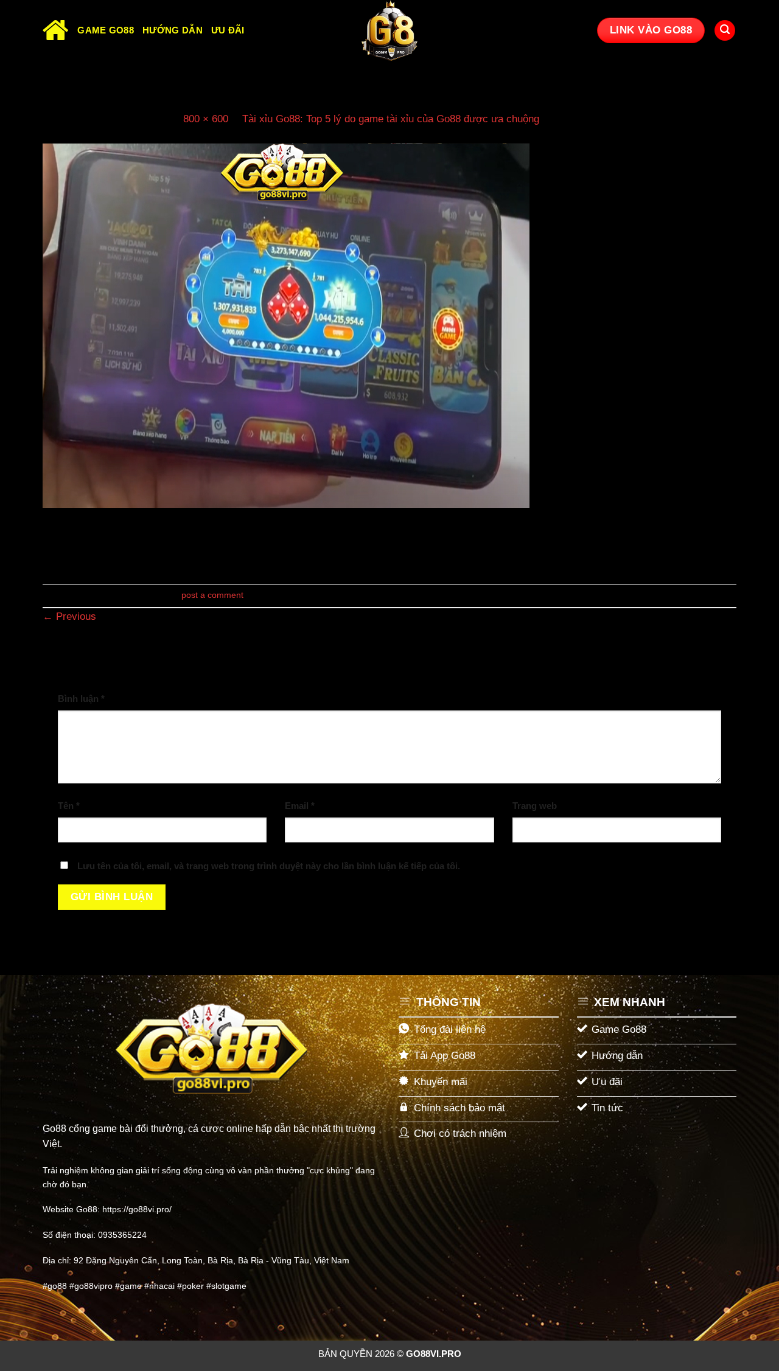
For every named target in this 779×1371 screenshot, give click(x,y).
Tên (69, 805)
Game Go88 (105, 30)
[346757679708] (286, 325)
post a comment (212, 595)
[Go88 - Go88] (389, 30)
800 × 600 (205, 119)
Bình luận (81, 698)
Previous (69, 616)
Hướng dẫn (172, 30)
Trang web (534, 805)
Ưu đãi (228, 30)
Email (300, 805)
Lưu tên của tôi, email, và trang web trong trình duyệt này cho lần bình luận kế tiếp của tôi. (268, 866)
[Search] (724, 30)
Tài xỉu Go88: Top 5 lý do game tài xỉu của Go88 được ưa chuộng (390, 119)
